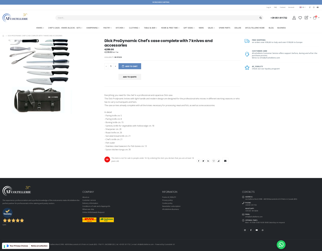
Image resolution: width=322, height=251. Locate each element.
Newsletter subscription (171, 206)
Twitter (203, 161)
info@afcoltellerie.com (254, 217)
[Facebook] (309, 7)
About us (85, 197)
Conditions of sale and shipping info (96, 206)
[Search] (260, 18)
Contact (282, 7)
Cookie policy (167, 203)
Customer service (89, 200)
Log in (269, 7)
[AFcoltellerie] (15, 17)
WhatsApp (262, 230)
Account (291, 7)
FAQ (275, 7)
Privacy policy (167, 200)
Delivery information (90, 203)
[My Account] (294, 18)
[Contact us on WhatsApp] (281, 244)
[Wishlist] (300, 18)
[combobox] (159, 17)
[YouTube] (317, 7)
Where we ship (88, 209)
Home (3, 35)
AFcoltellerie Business (170, 209)
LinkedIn (208, 161)
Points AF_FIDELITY (169, 197)
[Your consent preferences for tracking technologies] (4, 246)
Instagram (244, 230)
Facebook (199, 161)
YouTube (256, 230)
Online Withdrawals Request (93, 212)
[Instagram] (313, 7)
